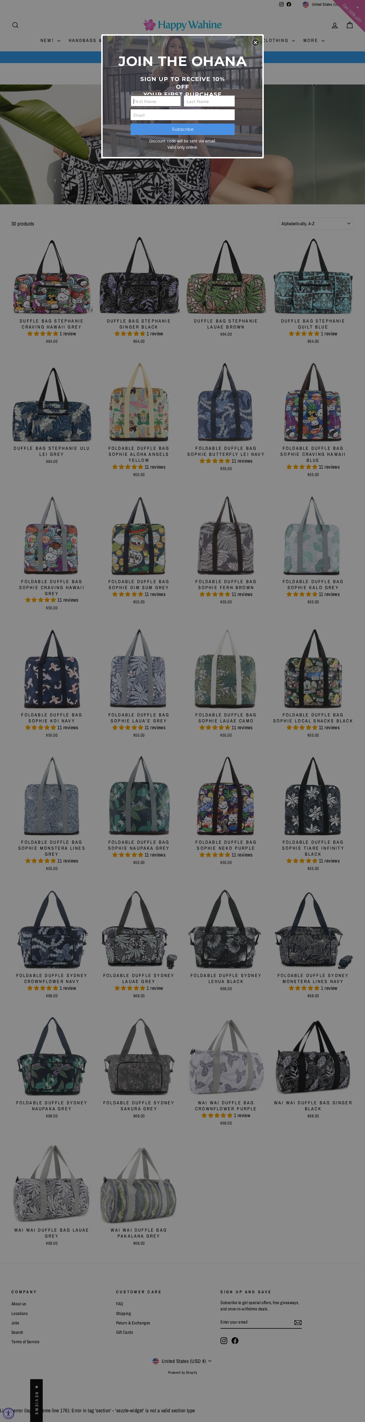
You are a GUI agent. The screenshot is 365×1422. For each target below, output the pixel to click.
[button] (255, 42)
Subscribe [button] (183, 129)
